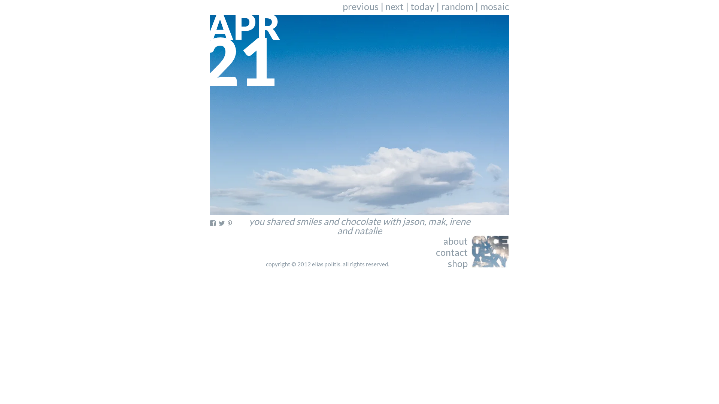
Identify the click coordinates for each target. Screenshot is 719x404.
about (455, 241)
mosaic (494, 6)
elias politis (326, 264)
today (422, 6)
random (457, 6)
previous (361, 6)
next (394, 6)
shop (458, 263)
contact (452, 252)
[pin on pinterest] (230, 223)
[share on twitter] (222, 223)
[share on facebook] (213, 223)
